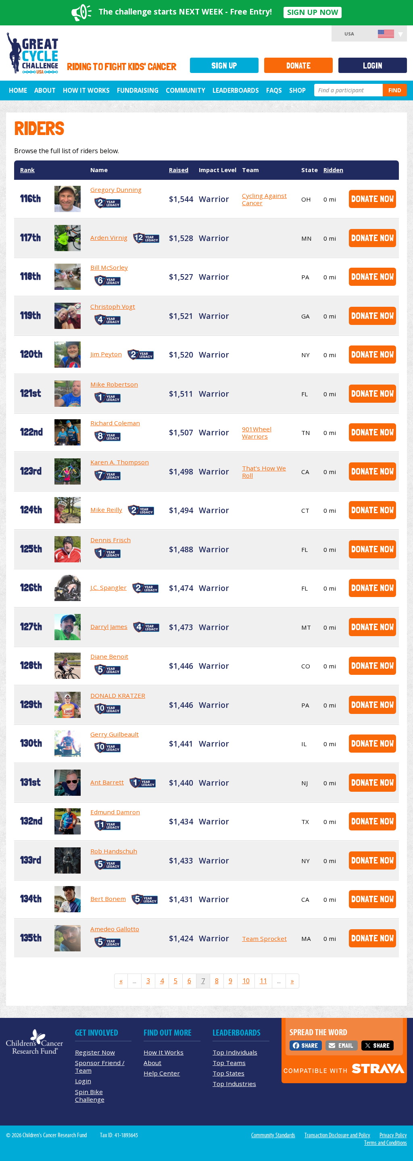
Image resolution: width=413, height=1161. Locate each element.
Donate (298, 65)
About (45, 90)
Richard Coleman (115, 423)
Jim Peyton (106, 354)
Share (309, 1045)
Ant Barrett (107, 782)
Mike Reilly (106, 510)
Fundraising (138, 90)
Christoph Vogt (112, 306)
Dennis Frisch (110, 540)
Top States (228, 1073)
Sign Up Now (312, 12)
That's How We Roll (264, 471)
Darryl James (108, 626)
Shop (297, 90)
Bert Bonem (108, 899)
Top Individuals (235, 1052)
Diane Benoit (109, 656)
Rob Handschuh (113, 851)
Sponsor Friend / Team (100, 1066)
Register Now (95, 1052)
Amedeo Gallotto (114, 929)
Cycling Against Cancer (264, 199)
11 (263, 980)
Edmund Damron (115, 812)
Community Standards (273, 1135)
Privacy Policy (393, 1135)
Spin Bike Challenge (89, 1095)
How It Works (86, 90)
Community (185, 90)
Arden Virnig (108, 237)
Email (345, 1045)
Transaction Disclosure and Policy (337, 1135)
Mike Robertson (114, 384)
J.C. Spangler (108, 587)
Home (18, 90)
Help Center (162, 1073)
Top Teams (229, 1063)
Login (372, 65)
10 (246, 980)
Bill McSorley (109, 267)
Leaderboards (236, 90)
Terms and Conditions (385, 1142)
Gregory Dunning (116, 189)
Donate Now (372, 198)
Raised (178, 170)
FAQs (274, 90)
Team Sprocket (264, 938)
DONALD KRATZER (117, 695)
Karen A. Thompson (119, 462)
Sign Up (224, 65)
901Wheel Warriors (256, 432)
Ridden (333, 170)
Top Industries (234, 1084)
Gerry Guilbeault (114, 734)
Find (394, 90)
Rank (27, 170)
